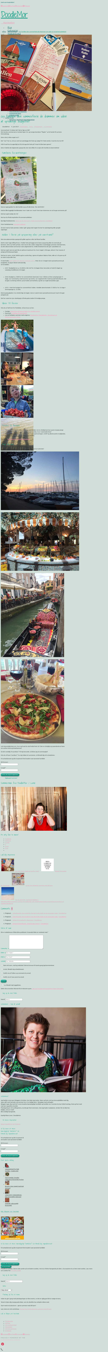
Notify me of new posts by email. (13, 977)
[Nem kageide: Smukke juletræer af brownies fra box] (7, 1176)
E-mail (3, 768)
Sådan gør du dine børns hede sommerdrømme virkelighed (33, 221)
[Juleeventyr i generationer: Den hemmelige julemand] (7, 1193)
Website (3, 961)
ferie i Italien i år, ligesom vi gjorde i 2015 (22, 261)
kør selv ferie (34, 902)
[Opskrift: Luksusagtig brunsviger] (7, 1202)
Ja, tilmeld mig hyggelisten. (12, 985)
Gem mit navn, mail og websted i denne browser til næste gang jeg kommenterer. (28, 965)
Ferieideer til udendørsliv (19, 313)
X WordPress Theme (10, 1340)
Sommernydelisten (20, 224)
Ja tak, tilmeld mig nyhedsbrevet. (13, 969)
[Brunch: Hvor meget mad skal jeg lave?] (7, 1184)
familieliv (8, 902)
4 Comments (47, 127)
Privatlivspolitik (16, 1270)
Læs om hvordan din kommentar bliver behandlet (47, 989)
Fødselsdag (8, 1327)
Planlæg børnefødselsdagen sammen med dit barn (35, 1309)
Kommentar (5, 948)
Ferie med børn (18, 902)
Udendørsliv (9, 903)
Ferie (30, 127)
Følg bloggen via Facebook (10, 1211)
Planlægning (38, 127)
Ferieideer (26, 902)
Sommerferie (49, 902)
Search (3, 999)
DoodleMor (14, 14)
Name (3, 952)
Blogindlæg (23, 127)
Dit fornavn (4, 762)
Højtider (7, 1323)
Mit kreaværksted (10, 1329)
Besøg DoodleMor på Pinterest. (11, 1124)
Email (3, 957)
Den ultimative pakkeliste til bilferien (18, 439)
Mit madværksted (10, 1325)
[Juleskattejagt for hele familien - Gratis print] (7, 1167)
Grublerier (8, 1331)
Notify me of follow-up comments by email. (17, 973)
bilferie (3, 902)
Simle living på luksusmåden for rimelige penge (25, 311)
